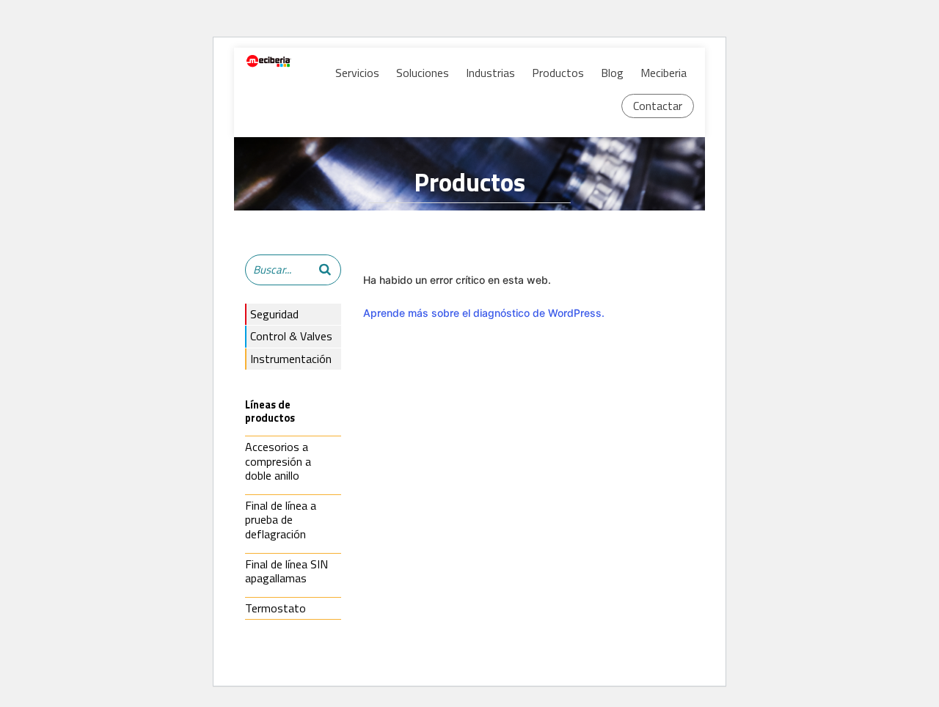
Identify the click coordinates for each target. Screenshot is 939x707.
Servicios (357, 72)
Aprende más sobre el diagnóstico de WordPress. (483, 313)
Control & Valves (291, 336)
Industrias (490, 72)
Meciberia (663, 72)
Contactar (657, 105)
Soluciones (422, 72)
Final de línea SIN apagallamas (286, 571)
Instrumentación (291, 358)
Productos (558, 72)
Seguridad (274, 314)
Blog (612, 72)
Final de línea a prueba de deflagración (280, 520)
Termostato (275, 608)
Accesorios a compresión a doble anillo (278, 461)
